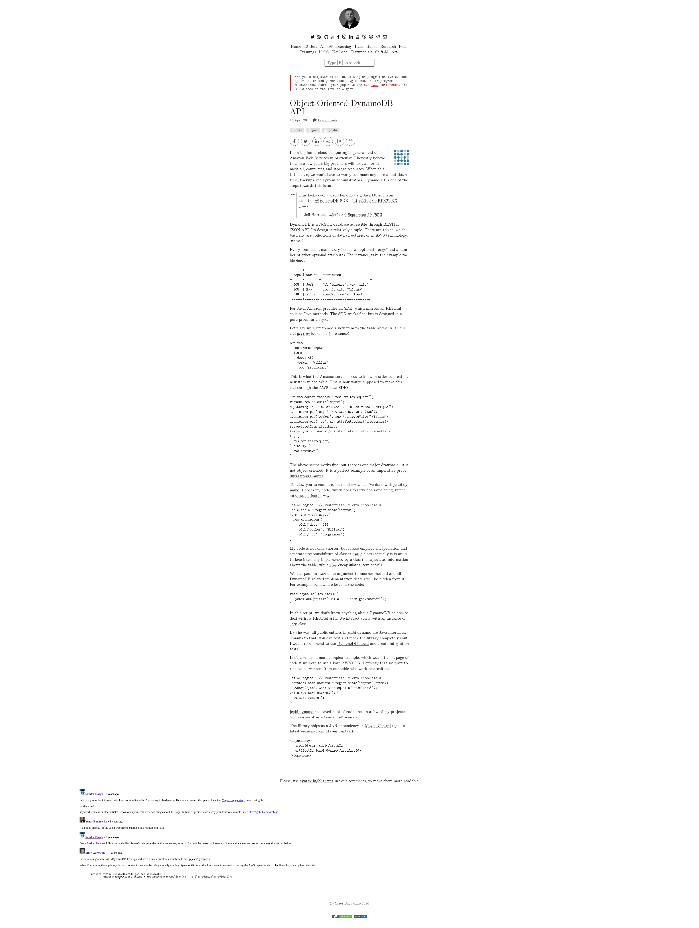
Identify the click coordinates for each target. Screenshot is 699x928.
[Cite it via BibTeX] (351, 141)
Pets (402, 46)
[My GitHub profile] (326, 36)
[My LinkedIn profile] (351, 36)
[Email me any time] (385, 36)
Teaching (343, 46)
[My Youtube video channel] (357, 36)
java (315, 130)
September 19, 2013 (365, 214)
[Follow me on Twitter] (313, 36)
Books (371, 46)
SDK (348, 308)
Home (296, 46)
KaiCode (339, 51)
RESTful (391, 224)
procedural (308, 319)
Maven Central (378, 725)
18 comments (327, 120)
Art (394, 51)
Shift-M (381, 51)
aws (299, 130)
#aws (303, 206)
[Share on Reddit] (329, 141)
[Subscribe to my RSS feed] (319, 36)
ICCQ (324, 51)
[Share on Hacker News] (340, 141)
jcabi (333, 130)
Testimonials (361, 51)
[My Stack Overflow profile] (332, 36)
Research (388, 46)
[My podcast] (364, 36)
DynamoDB (374, 180)
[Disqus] (349, 833)
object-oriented (308, 495)
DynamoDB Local (353, 643)
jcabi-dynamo (359, 632)
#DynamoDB (327, 200)
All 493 (326, 46)
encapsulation (387, 548)
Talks (359, 46)
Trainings (308, 51)
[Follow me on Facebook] (338, 36)
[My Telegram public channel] (378, 36)
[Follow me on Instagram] (344, 36)
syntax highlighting (316, 780)
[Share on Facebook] (295, 141)
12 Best (310, 46)
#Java (365, 195)
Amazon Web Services (309, 157)
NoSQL (325, 224)
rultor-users (347, 717)
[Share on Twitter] (306, 141)
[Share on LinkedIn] (318, 141)
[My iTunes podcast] (371, 36)
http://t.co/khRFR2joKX (375, 200)
